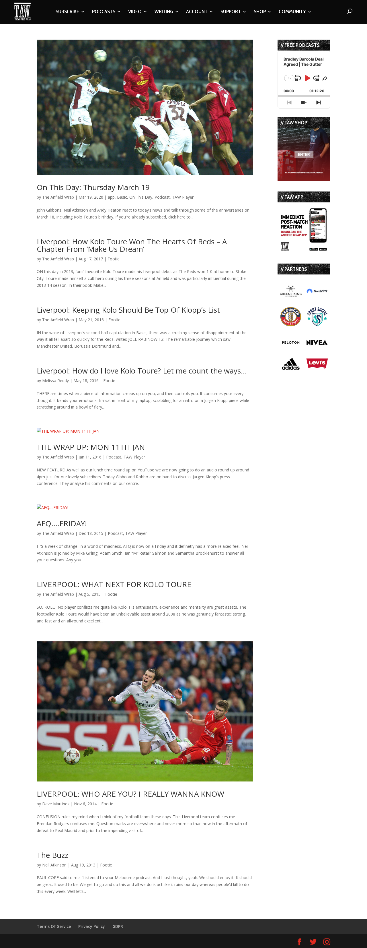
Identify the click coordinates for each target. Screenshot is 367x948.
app (111, 197)
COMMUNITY (292, 12)
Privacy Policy (91, 926)
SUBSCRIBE (67, 12)
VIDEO (135, 12)
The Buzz (52, 855)
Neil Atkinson (54, 865)
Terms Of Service (54, 926)
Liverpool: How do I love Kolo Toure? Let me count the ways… (142, 370)
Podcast (162, 197)
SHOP (260, 12)
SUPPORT (230, 12)
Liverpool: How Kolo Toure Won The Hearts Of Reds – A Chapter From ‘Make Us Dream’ (132, 245)
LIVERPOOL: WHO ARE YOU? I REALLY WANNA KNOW (130, 794)
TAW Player (183, 197)
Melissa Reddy (55, 380)
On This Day (140, 197)
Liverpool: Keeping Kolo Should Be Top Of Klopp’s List (128, 310)
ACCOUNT (197, 12)
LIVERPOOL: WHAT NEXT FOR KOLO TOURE (114, 584)
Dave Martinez (55, 803)
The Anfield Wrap (58, 197)
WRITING (164, 12)
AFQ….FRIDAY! (62, 523)
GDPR (117, 926)
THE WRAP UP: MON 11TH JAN (91, 447)
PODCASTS (103, 12)
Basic (122, 197)
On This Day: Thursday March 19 (93, 187)
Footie (114, 259)
